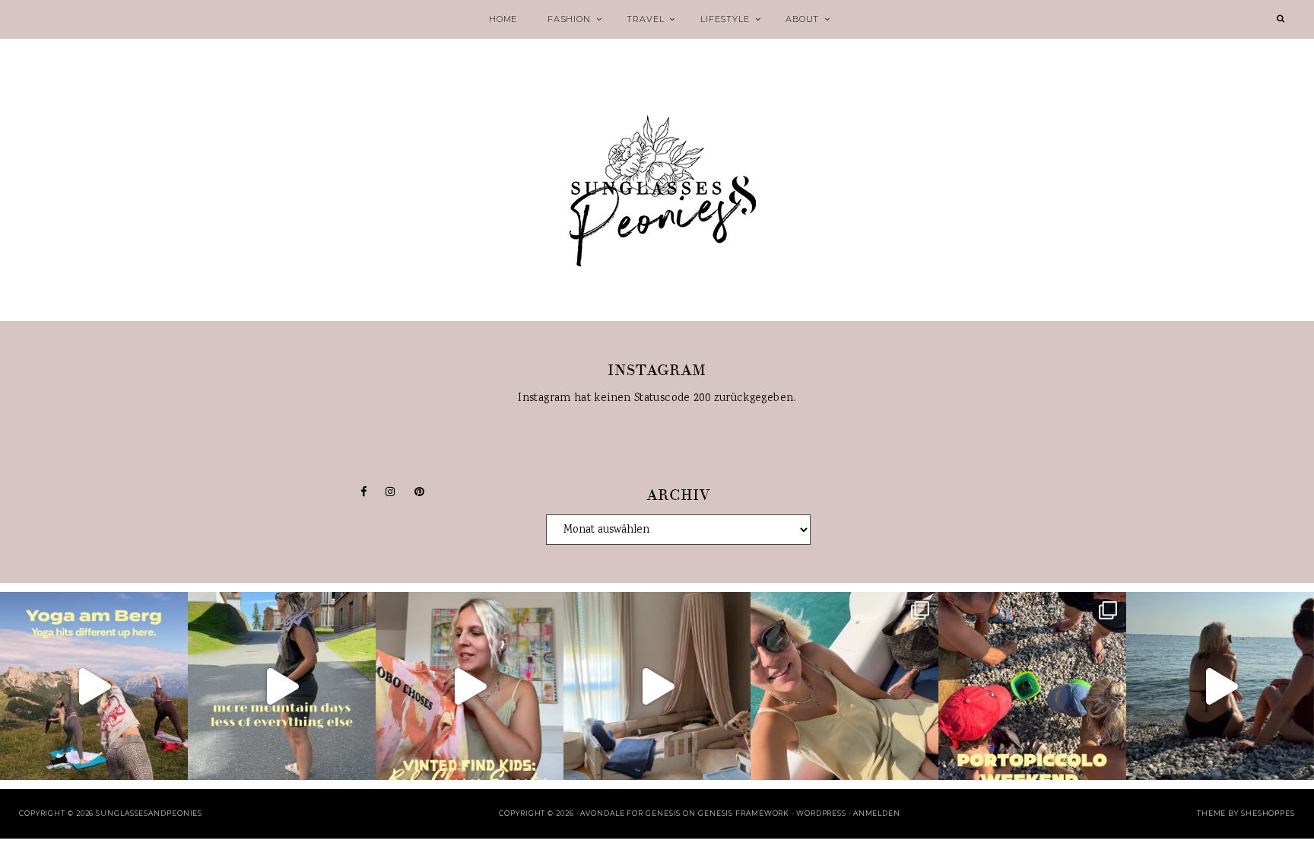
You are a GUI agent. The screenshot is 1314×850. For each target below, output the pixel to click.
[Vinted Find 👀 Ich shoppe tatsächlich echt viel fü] (469, 686)
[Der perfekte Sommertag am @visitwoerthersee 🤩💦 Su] (844, 686)
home (503, 19)
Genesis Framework (743, 813)
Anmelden (876, 813)
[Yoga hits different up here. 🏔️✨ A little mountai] (94, 686)
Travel (645, 19)
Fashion (569, 19)
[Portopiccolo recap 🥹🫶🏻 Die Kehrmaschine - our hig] (1032, 686)
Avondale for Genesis (630, 813)
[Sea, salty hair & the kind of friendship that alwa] (1220, 686)
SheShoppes (1268, 813)
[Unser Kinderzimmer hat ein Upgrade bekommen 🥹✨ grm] (657, 686)
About (802, 19)
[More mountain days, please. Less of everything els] (282, 686)
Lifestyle (724, 19)
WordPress (821, 813)
